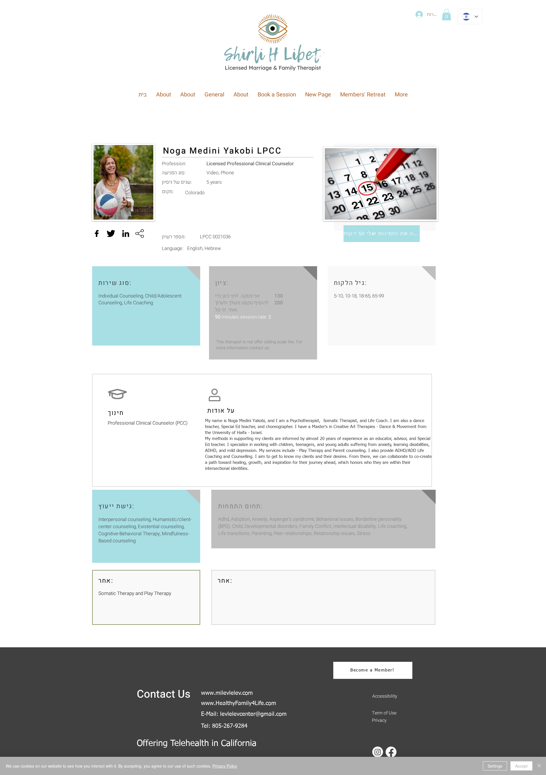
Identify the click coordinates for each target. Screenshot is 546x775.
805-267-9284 (229, 726)
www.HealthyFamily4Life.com (238, 703)
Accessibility (384, 696)
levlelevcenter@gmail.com (253, 714)
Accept (521, 766)
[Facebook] (391, 752)
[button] (446, 14)
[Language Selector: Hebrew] (470, 16)
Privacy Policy (224, 766)
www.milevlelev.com (227, 693)
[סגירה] (539, 765)
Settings (495, 766)
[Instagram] (377, 752)
